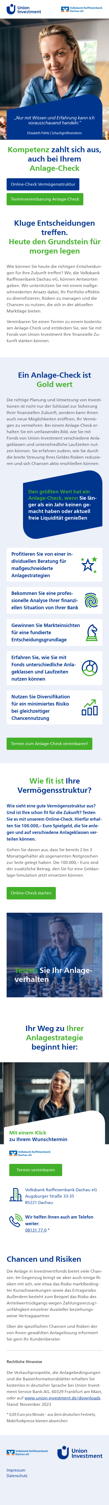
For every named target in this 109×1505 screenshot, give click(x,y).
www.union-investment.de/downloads (62, 1397)
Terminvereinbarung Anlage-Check (45, 199)
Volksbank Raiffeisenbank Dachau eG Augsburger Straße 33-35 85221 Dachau (61, 1196)
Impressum (16, 1470)
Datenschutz (17, 1475)
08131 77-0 (36, 1230)
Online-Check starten (31, 892)
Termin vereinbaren (36, 1169)
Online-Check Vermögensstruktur (43, 184)
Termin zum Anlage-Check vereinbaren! (49, 743)
